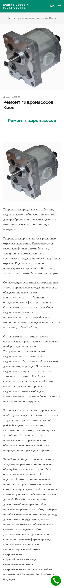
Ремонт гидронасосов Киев (28, 105)
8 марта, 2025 (11, 97)
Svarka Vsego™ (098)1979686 (16, 6)
